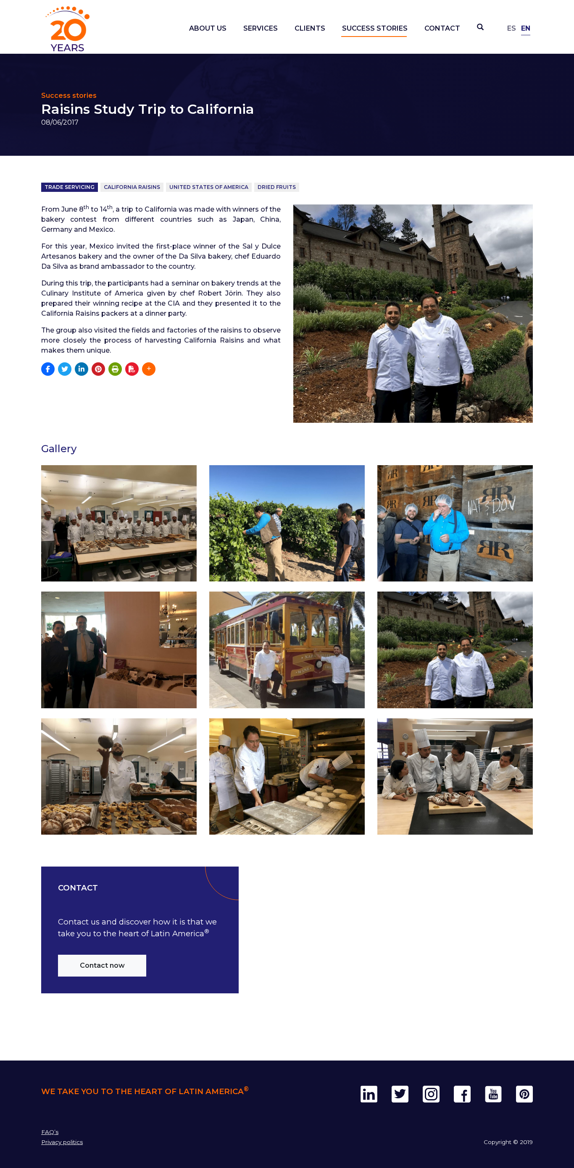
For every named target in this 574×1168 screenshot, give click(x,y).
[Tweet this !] (64, 369)
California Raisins (132, 187)
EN (525, 28)
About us (207, 28)
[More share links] (148, 369)
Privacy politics (62, 1142)
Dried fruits (277, 187)
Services (260, 28)
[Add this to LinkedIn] (81, 369)
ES (511, 28)
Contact (442, 28)
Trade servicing (70, 187)
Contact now (102, 965)
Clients (310, 28)
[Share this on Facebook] (48, 369)
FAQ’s (49, 1132)
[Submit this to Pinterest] (98, 369)
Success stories (375, 28)
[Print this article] (115, 369)
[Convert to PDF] (132, 369)
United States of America (208, 187)
